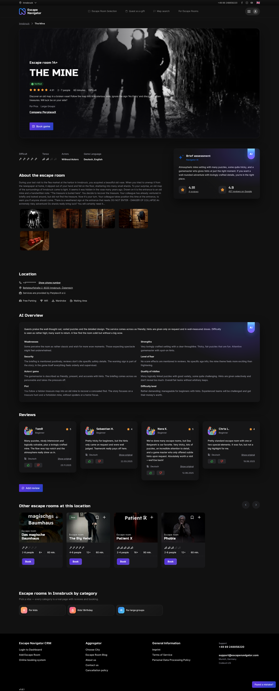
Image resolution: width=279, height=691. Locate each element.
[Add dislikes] (38, 465)
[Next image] (256, 505)
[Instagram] (246, 2)
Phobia (170, 538)
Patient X (124, 538)
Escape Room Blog (96, 654)
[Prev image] (246, 505)
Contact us (92, 665)
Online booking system (32, 659)
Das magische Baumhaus (33, 536)
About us (91, 659)
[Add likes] (28, 465)
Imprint (156, 649)
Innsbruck (24, 23)
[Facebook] (242, 2)
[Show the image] (34, 219)
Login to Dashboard (30, 649)
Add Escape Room (29, 654)
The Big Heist (80, 538)
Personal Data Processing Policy (171, 659)
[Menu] (252, 11)
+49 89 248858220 (227, 2)
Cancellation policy (97, 670)
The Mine (40, 23)
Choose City (93, 649)
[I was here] (57, 517)
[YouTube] (251, 2)
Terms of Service (162, 654)
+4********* (29, 282)
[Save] (49, 517)
